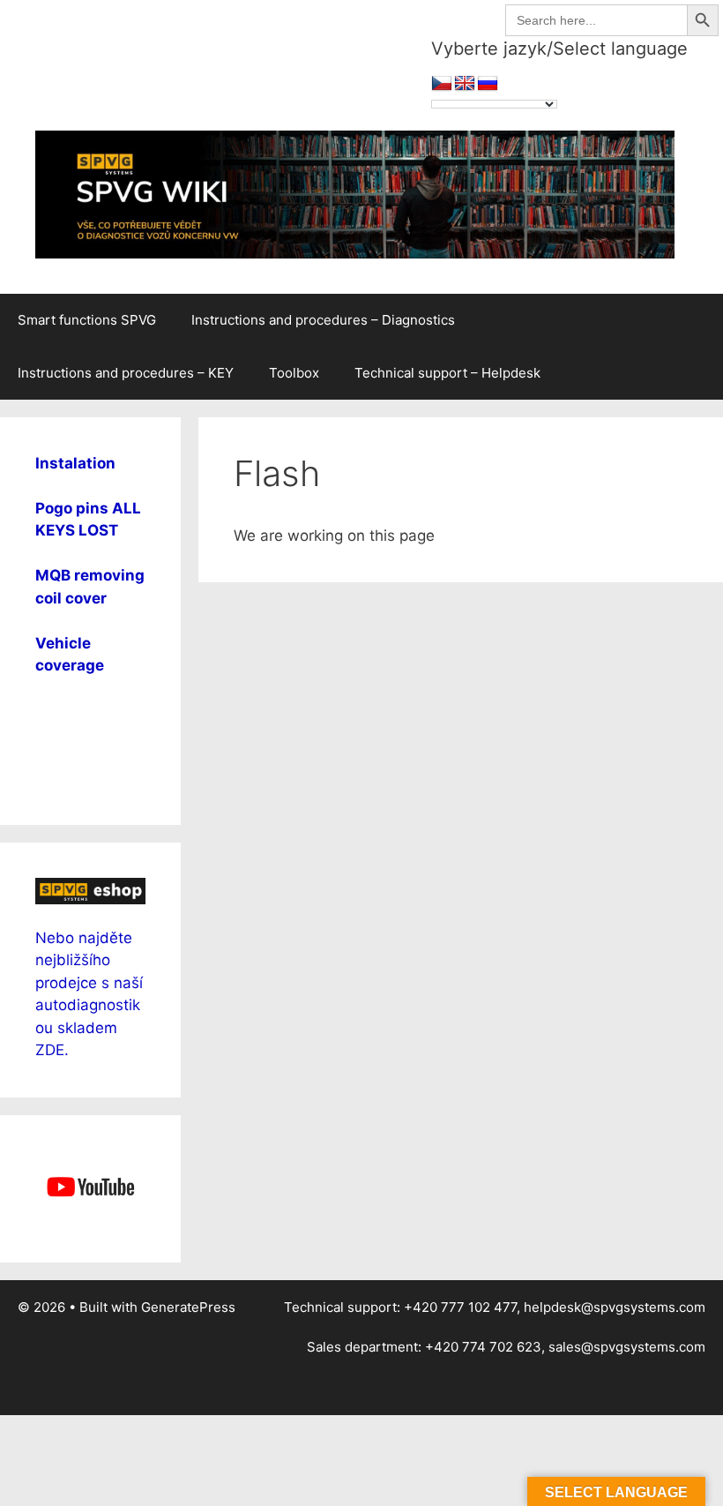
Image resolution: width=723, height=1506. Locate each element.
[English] (464, 84)
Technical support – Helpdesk (447, 372)
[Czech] (441, 84)
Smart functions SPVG (87, 319)
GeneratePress (188, 1307)
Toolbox (294, 372)
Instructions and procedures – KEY (126, 372)
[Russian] (487, 84)
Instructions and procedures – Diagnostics (323, 319)
